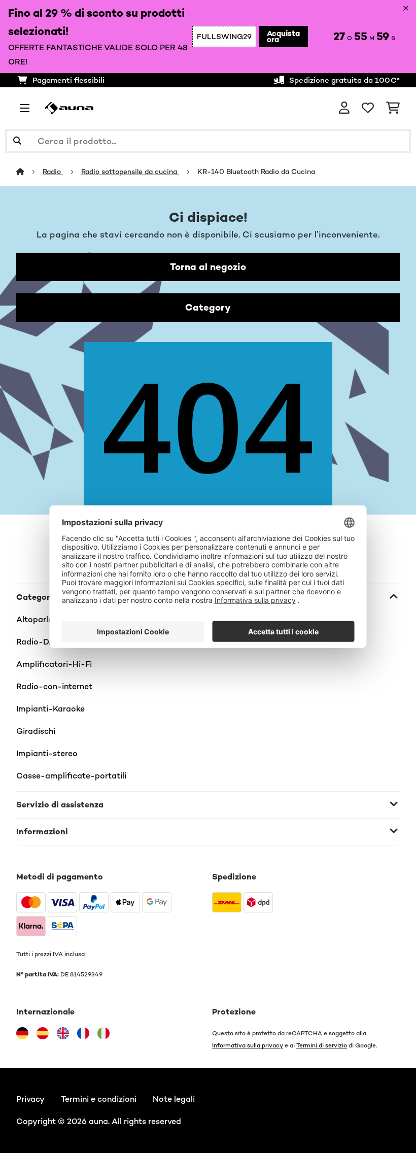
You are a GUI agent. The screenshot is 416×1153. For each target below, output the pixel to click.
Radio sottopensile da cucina (130, 171)
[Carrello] (393, 108)
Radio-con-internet (54, 686)
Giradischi (35, 731)
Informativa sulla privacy (247, 1045)
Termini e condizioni (98, 1099)
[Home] (29, 171)
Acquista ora (283, 36)
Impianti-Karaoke (50, 708)
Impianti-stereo (47, 753)
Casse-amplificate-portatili (71, 775)
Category (208, 307)
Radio (53, 171)
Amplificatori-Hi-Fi (54, 664)
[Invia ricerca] (17, 141)
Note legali (174, 1099)
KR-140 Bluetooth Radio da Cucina (256, 171)
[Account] (344, 108)
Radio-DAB (38, 641)
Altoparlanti (39, 619)
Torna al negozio (208, 267)
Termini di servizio (321, 1045)
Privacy (30, 1099)
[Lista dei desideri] (368, 108)
